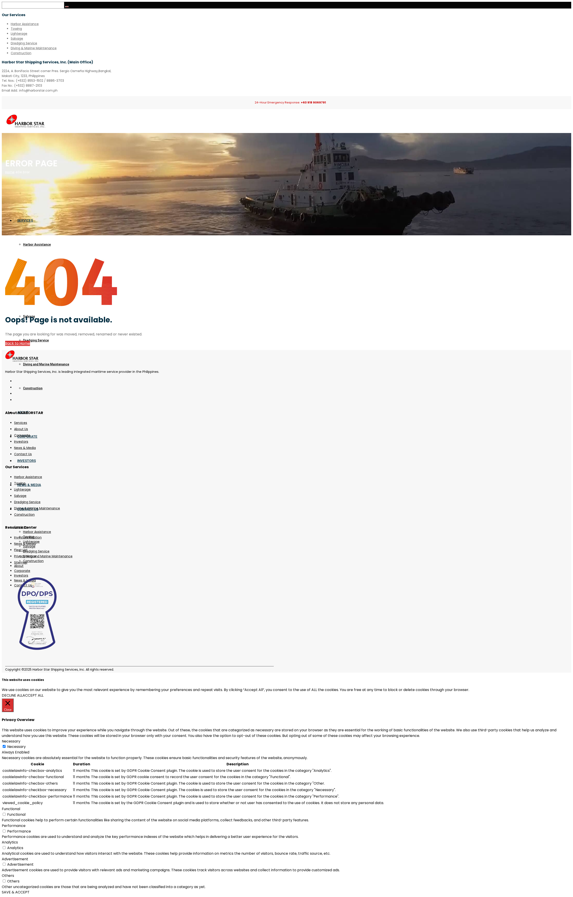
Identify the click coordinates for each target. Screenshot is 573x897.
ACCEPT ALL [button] (33, 695)
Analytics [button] (10, 842)
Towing (16, 28)
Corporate (22, 435)
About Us (21, 429)
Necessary (16, 746)
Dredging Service (24, 43)
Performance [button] (14, 825)
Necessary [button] (11, 741)
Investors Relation (28, 537)
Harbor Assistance (25, 24)
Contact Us (23, 454)
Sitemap (20, 562)
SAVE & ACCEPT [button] (16, 892)
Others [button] (8, 875)
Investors (21, 441)
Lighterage (19, 33)
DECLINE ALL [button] (12, 695)
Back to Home (17, 343)
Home (10, 172)
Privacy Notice (25, 556)
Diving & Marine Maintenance (34, 48)
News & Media (25, 448)
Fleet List (21, 550)
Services (20, 423)
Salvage (17, 38)
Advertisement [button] (15, 859)
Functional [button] (11, 808)
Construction (21, 53)
